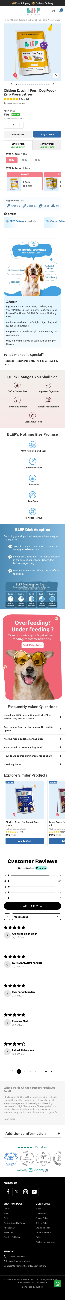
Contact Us (41, 1213)
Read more (9, 1118)
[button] (11, 98)
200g (24, 159)
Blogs (38, 1208)
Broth (6, 1218)
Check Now (49, 3)
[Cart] (59, 11)
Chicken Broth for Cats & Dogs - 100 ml (23, 823)
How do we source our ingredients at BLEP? (28, 755)
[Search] (53, 11)
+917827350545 (17, 1256)
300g (37, 159)
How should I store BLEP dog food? (23, 747)
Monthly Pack (46, 145)
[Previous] (12, 84)
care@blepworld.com (19, 1261)
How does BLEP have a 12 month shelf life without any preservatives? (27, 717)
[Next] (53, 84)
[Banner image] (32, 657)
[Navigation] (5, 11)
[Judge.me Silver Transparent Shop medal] (21, 1158)
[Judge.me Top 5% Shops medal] (54, 1158)
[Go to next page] (52, 1071)
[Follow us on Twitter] (16, 1192)
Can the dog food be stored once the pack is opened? (28, 728)
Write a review (32, 905)
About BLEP (9, 1227)
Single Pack (18, 145)
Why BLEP (8, 1232)
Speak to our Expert (15, 103)
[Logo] (33, 11)
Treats (6, 1213)
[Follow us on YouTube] (34, 1192)
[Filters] (7, 916)
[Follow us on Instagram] (25, 1192)
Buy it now (47, 134)
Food (6, 1208)
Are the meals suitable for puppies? (23, 738)
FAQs (38, 1237)
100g (12, 159)
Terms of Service (43, 1232)
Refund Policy (42, 1223)
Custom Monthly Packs (14, 1223)
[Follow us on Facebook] (8, 1192)
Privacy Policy (42, 1218)
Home (6, 19)
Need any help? (12, 764)
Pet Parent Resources (45, 1241)
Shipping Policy (43, 1227)
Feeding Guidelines (12, 1237)
